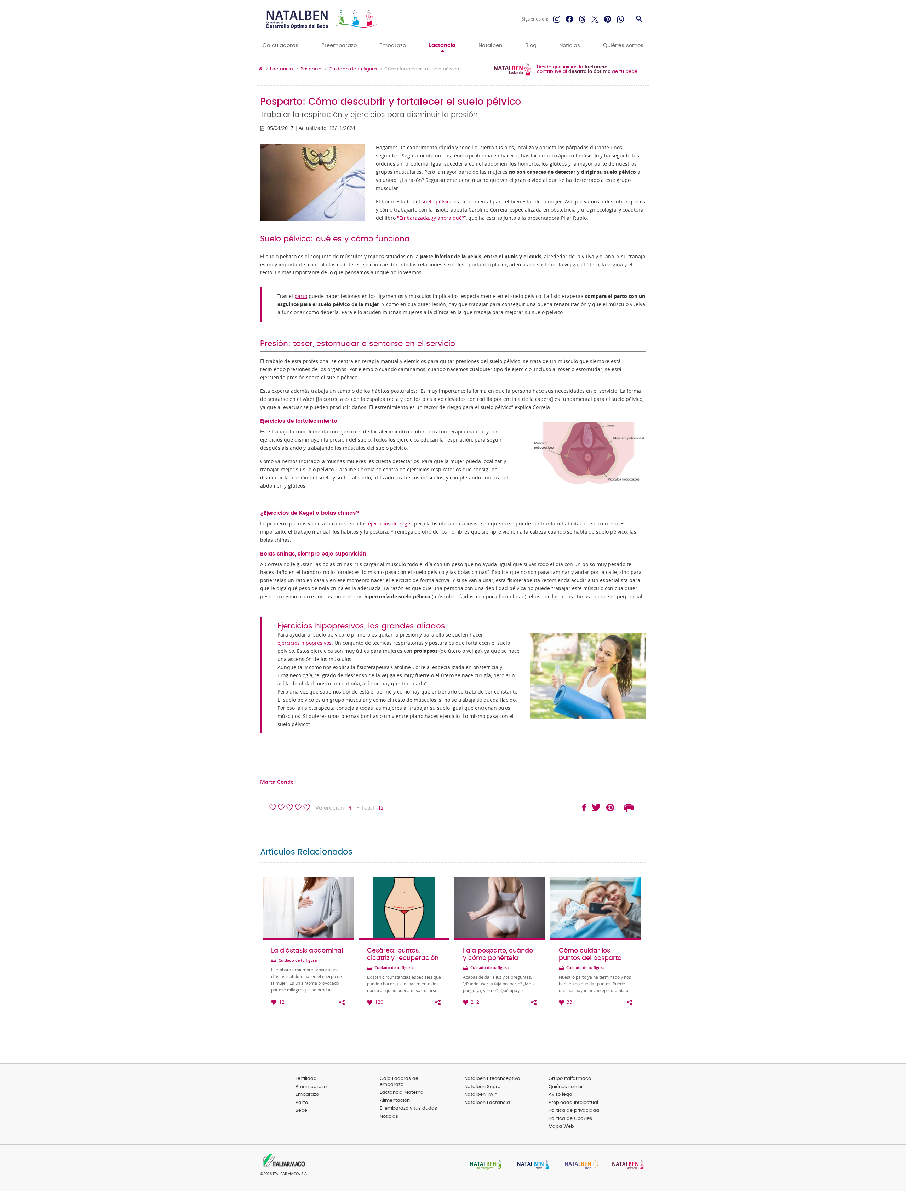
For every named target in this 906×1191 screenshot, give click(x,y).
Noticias (569, 45)
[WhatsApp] (620, 19)
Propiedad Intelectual (573, 1102)
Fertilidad (306, 1078)
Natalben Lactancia (487, 1102)
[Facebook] (569, 19)
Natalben (490, 45)
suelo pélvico (437, 201)
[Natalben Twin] (579, 1165)
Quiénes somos (623, 45)
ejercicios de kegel (390, 523)
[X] (594, 19)
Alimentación (395, 1100)
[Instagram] (556, 19)
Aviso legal (561, 1094)
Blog (531, 45)
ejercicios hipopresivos (304, 643)
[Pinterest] (607, 19)
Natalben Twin (480, 1094)
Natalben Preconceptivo (492, 1078)
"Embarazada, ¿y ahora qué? (430, 218)
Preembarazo (339, 45)
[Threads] (582, 19)
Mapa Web (561, 1126)
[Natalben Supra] (532, 1165)
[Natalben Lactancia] (626, 1165)
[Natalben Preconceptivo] (484, 1165)
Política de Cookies (570, 1118)
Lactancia (442, 45)
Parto (302, 1102)
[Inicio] (321, 19)
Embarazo (392, 45)
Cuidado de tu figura (353, 69)
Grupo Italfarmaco (570, 1078)
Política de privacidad (574, 1110)
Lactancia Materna (402, 1092)
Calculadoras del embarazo (399, 1081)
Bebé (301, 1110)
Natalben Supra (482, 1086)
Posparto (310, 69)
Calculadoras (280, 45)
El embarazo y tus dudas (408, 1108)
